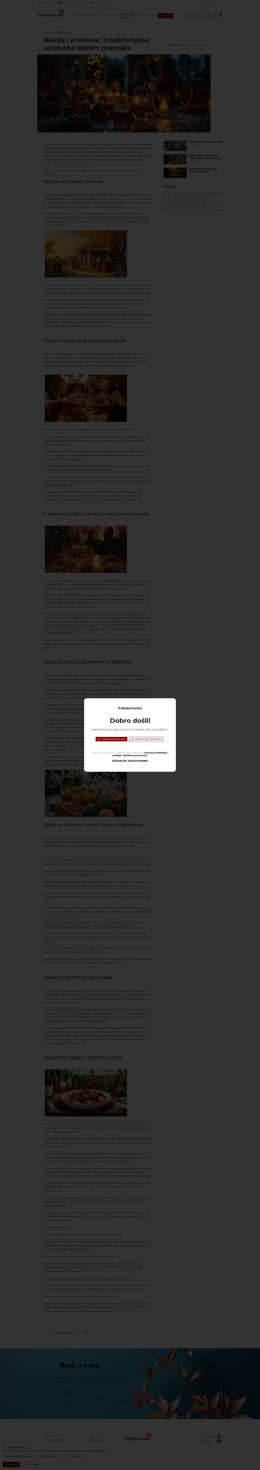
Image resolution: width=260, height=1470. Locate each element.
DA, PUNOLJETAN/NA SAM (111, 739)
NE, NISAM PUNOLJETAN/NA (146, 739)
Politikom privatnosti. (135, 755)
